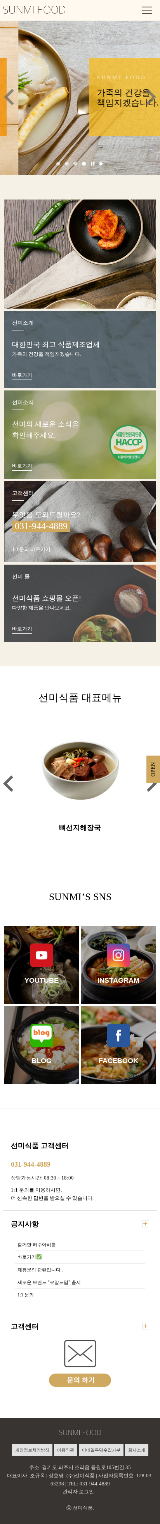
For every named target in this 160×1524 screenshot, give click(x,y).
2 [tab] (67, 164)
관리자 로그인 (78, 1491)
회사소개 (136, 1450)
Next (151, 97)
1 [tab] (58, 164)
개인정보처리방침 (32, 1450)
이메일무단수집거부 (101, 1450)
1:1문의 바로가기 (31, 549)
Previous (9, 97)
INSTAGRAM (118, 980)
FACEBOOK (118, 1060)
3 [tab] (75, 164)
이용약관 (65, 1450)
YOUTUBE (41, 980)
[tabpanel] (80, 97)
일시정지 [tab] (92, 163)
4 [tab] (84, 164)
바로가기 (22, 375)
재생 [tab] (101, 163)
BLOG (41, 1060)
